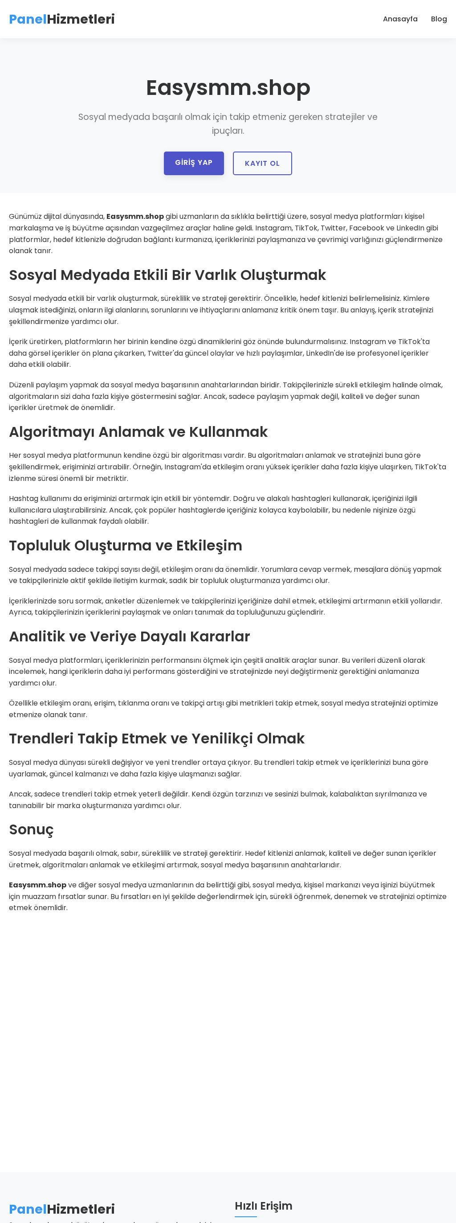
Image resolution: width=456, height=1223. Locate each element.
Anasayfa (400, 19)
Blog (439, 19)
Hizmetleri (62, 19)
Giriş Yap (194, 162)
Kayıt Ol (262, 163)
